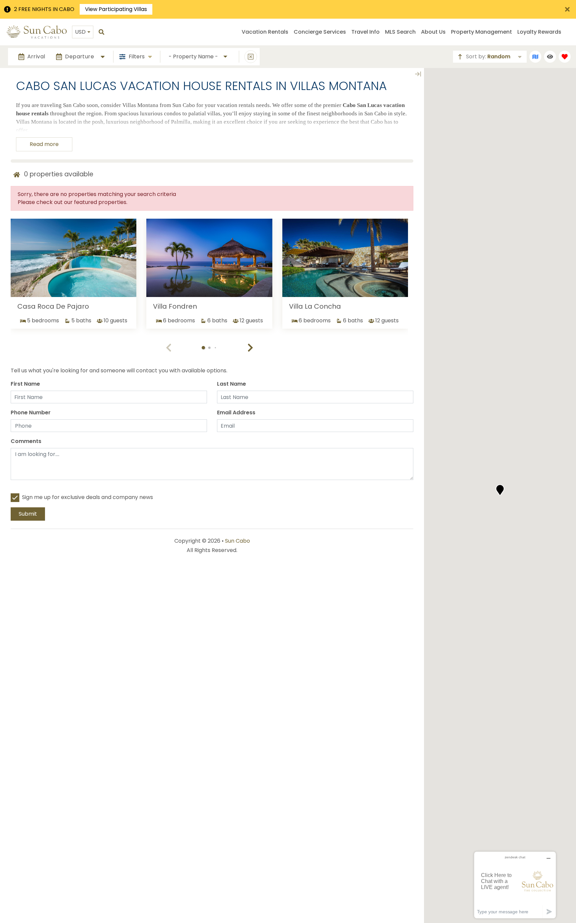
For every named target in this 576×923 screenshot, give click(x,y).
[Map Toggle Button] (535, 57)
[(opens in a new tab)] (73, 258)
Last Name (231, 384)
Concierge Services (320, 32)
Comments (26, 441)
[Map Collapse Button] (418, 74)
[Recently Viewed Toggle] (550, 57)
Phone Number (31, 412)
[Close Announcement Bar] (567, 9)
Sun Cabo (237, 541)
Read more (44, 144)
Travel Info (365, 32)
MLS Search (400, 32)
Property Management (481, 32)
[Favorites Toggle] (565, 57)
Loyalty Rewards (539, 32)
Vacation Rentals (265, 32)
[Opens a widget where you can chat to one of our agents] (515, 885)
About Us (433, 32)
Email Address (236, 412)
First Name (25, 384)
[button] (250, 347)
